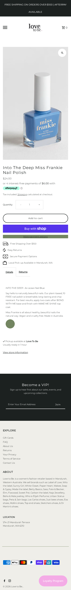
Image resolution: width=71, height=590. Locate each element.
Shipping (22, 194)
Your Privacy (9, 454)
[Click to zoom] (62, 53)
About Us (8, 446)
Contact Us (9, 462)
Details (9, 272)
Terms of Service (11, 458)
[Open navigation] (11, 27)
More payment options (35, 236)
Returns (23, 271)
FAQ (5, 442)
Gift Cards (8, 437)
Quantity (8, 204)
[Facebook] (4, 581)
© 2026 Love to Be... (13, 586)
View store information (15, 352)
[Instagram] (9, 581)
